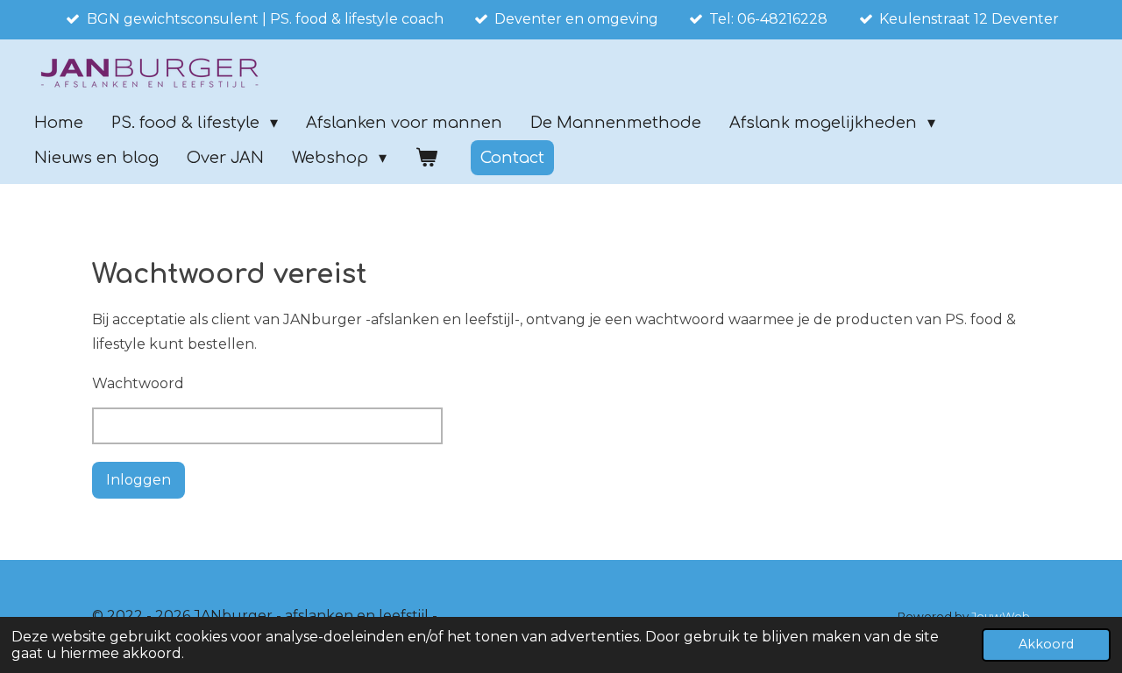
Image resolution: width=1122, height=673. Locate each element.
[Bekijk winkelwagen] (425, 157)
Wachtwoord (138, 383)
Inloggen (138, 479)
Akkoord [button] (1046, 644)
